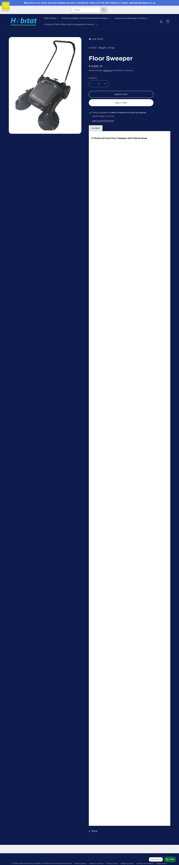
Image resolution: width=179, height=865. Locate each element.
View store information (103, 121)
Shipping (107, 70)
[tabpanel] (129, 478)
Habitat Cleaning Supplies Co (31, 863)
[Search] (103, 9)
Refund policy (81, 863)
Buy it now (121, 102)
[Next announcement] (169, 3)
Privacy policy (112, 863)
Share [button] (94, 831)
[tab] (96, 128)
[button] (51, 18)
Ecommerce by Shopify (62, 863)
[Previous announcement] (10, 3)
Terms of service (96, 863)
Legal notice (161, 863)
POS (46, 863)
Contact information (145, 863)
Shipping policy (127, 863)
